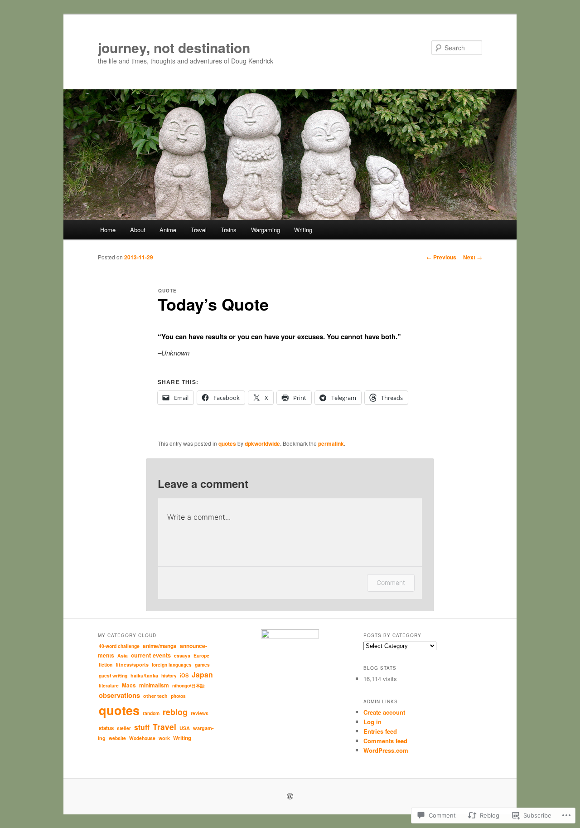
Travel (199, 229)
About (137, 229)
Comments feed (385, 740)
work (164, 738)
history (169, 675)
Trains (229, 229)
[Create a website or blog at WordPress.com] (290, 797)
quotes (227, 443)
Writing (303, 229)
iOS (184, 675)
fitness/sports (132, 664)
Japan (202, 674)
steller (124, 728)
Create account (384, 712)
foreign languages (172, 665)
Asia (122, 655)
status (106, 727)
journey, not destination (174, 47)
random (151, 713)
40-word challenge (119, 646)
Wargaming (265, 229)
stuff (142, 727)
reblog (175, 711)
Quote (167, 290)
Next (472, 257)
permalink (331, 443)
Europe (201, 655)
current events (151, 655)
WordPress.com (385, 750)
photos (178, 696)
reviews (199, 713)
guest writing (113, 675)
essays (182, 655)
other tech (155, 695)
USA (184, 728)
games (202, 664)
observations (119, 695)
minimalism (154, 685)
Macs (129, 685)
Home (108, 229)
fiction (105, 664)
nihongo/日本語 (188, 685)
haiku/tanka (144, 675)
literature (109, 685)
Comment (391, 582)
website (117, 738)
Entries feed (380, 731)
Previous (441, 257)
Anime (168, 229)
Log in (372, 721)
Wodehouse (142, 738)
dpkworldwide (262, 443)
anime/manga (160, 646)
